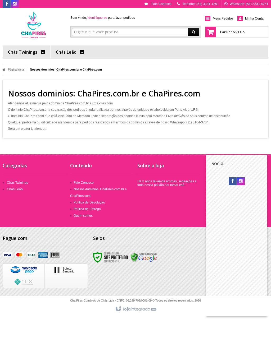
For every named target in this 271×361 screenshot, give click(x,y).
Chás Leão (15, 189)
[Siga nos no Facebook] (7, 4)
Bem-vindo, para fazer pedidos (102, 18)
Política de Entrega (87, 209)
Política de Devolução (89, 202)
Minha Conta (254, 18)
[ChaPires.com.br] (34, 25)
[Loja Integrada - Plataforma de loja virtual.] (135, 309)
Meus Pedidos (223, 18)
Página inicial (16, 69)
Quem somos (83, 215)
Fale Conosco (161, 4)
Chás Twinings (17, 182)
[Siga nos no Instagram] (15, 4)
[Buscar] (193, 32)
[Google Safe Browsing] (143, 257)
